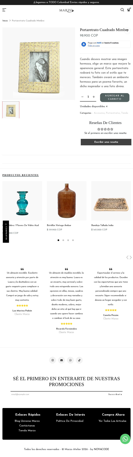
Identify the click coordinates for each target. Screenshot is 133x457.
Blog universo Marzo (27, 421)
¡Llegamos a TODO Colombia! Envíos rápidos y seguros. (66, 2)
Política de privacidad (69, 421)
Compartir (6, 233)
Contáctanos (27, 426)
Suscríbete (115, 394)
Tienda (124, 113)
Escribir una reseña (106, 142)
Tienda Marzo (27, 430)
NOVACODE (101, 449)
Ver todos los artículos (112, 421)
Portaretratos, (113, 113)
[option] (38, 63)
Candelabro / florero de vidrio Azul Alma (20, 227)
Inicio (5, 21)
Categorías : (86, 113)
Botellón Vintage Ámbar (59, 225)
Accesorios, (100, 113)
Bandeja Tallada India (102, 225)
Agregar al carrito (114, 97)
